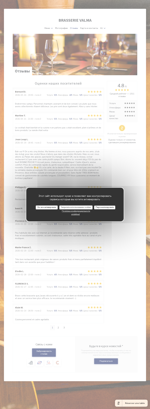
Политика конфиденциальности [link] (76, 211)
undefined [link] (75, 214)
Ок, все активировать (46, 207)
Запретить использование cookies (76, 207)
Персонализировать (105, 207)
